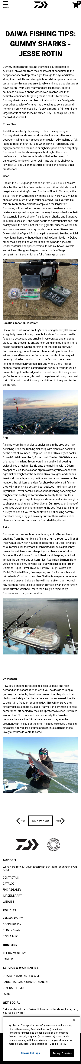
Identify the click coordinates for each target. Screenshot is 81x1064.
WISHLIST (8, 901)
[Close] (74, 1020)
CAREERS (9, 959)
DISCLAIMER (10, 936)
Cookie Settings (30, 1053)
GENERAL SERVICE (14, 987)
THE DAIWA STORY (14, 953)
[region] (41, 1038)
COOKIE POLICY (12, 924)
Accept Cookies (62, 1053)
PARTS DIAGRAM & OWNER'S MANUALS (26, 981)
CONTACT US (11, 877)
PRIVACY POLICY (13, 918)
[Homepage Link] (40, 8)
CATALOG (9, 883)
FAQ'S (6, 993)
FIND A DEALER (12, 889)
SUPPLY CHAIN (11, 930)
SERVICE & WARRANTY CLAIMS (21, 975)
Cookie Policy (58, 1043)
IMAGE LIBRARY (12, 895)
